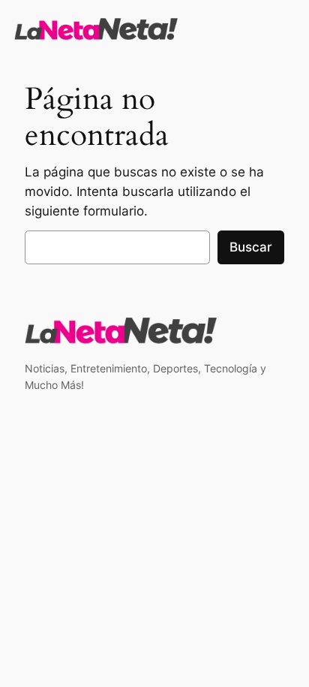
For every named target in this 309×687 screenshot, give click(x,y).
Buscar (251, 247)
